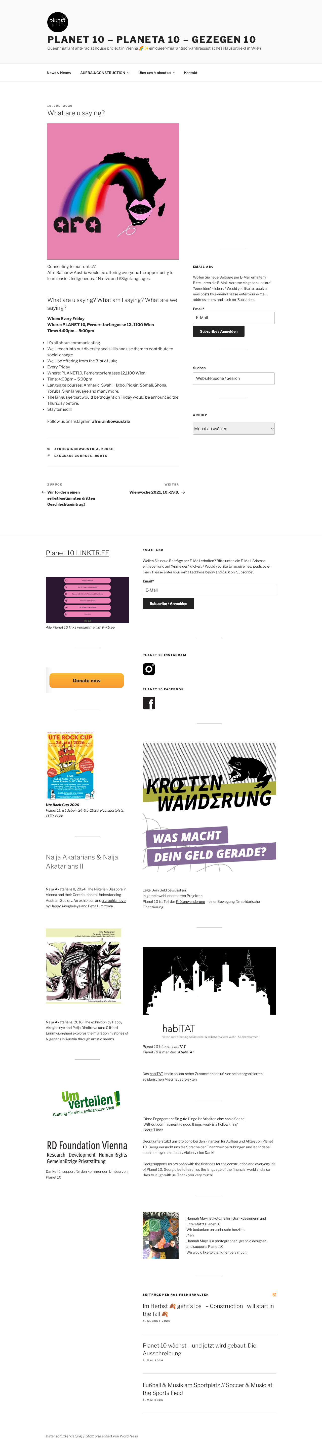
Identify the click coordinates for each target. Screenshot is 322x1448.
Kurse (107, 449)
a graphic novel (114, 900)
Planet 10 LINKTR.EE (77, 553)
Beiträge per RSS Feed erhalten (176, 1294)
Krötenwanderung (190, 901)
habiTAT (179, 1046)
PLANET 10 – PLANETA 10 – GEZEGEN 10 (152, 39)
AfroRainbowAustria (76, 449)
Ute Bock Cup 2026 (62, 805)
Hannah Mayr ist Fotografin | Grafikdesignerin (222, 1218)
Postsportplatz (112, 810)
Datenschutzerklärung (64, 1436)
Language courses (73, 456)
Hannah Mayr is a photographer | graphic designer (226, 1241)
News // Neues (59, 73)
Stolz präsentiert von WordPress (112, 1436)
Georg (147, 1141)
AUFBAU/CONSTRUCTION (102, 73)
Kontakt (190, 73)
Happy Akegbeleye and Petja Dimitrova (81, 906)
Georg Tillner (153, 1130)
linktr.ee (108, 627)
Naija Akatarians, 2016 (64, 1022)
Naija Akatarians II (60, 889)
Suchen (199, 368)
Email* (198, 309)
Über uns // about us (154, 73)
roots (101, 456)
